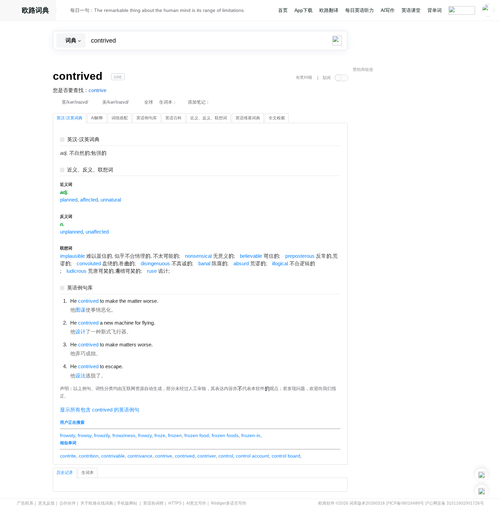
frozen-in (250, 435)
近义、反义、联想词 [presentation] (208, 118)
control (225, 456)
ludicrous (76, 271)
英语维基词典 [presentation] (248, 118)
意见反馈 (46, 503)
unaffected (97, 232)
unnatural (111, 200)
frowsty (67, 435)
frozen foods (225, 435)
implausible (72, 256)
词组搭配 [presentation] (119, 118)
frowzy (145, 435)
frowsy (84, 435)
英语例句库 (80, 287)
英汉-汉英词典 (83, 139)
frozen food (196, 435)
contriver (206, 456)
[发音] (65, 11)
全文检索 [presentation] (277, 118)
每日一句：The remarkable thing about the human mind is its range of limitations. (157, 10)
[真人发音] (169, 301)
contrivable (113, 456)
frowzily (102, 435)
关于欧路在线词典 (96, 503)
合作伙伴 (67, 503)
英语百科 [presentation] (173, 118)
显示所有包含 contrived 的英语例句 (99, 410)
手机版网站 (127, 503)
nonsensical (198, 256)
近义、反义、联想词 (90, 170)
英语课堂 (411, 10)
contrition (88, 456)
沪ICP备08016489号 (405, 503)
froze (159, 435)
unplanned (71, 232)
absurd (241, 263)
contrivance (139, 456)
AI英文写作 (196, 503)
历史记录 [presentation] (65, 472)
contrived (185, 456)
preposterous (300, 256)
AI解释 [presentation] (97, 118)
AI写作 (388, 10)
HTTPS (175, 503)
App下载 (303, 10)
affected (89, 200)
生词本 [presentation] (87, 472)
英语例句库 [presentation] (146, 118)
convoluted (89, 263)
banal (204, 263)
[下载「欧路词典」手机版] (481, 474)
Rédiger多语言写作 (228, 503)
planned (68, 200)
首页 (283, 10)
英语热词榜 (153, 503)
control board (286, 456)
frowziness (123, 435)
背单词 (434, 10)
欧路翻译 (328, 10)
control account (252, 456)
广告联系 (25, 503)
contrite (68, 456)
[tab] (69, 118)
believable (251, 256)
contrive (97, 90)
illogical (280, 263)
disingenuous (155, 263)
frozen (175, 435)
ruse (152, 271)
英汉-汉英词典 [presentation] (69, 118)
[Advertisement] (404, 179)
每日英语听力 (359, 10)
